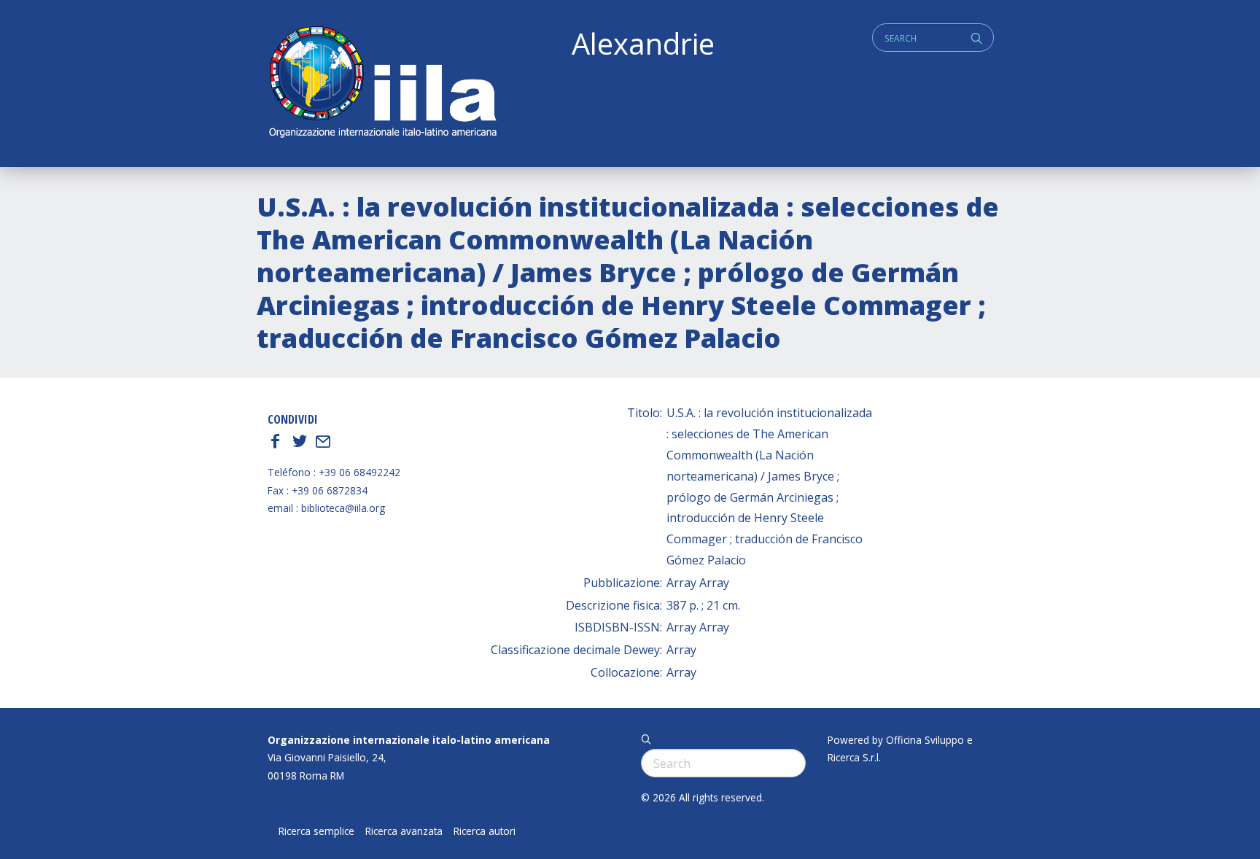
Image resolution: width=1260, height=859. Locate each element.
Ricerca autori (485, 831)
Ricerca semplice (316, 831)
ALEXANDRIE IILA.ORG (382, 83)
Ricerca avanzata (404, 831)
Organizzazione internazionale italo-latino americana (409, 740)
